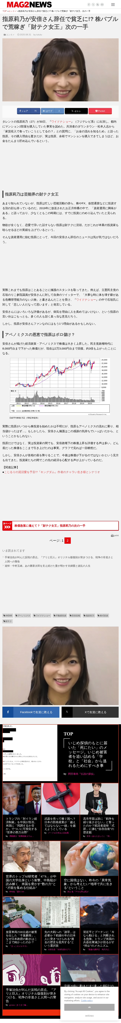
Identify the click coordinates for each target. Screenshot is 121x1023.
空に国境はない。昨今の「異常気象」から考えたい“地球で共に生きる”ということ (88, 883)
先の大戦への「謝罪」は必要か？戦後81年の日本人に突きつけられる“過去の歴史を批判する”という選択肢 (60, 938)
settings (89, 1015)
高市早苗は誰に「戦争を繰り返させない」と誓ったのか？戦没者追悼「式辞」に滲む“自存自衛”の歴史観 (98, 825)
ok (89, 1007)
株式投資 (104, 615)
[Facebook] (89, 4)
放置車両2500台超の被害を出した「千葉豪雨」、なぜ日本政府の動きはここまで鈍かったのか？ (21, 937)
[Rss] (98, 4)
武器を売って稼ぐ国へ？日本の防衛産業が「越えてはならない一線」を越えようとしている (60, 823)
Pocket (101, 111)
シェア (24, 111)
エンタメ (10, 34)
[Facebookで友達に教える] (30, 707)
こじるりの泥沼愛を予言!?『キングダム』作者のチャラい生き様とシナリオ (52, 472)
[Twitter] (93, 4)
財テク (9, 621)
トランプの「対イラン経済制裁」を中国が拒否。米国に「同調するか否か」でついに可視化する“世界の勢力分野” (21, 825)
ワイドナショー (61, 121)
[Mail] (102, 4)
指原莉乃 (90, 615)
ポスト (77, 111)
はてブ (48, 111)
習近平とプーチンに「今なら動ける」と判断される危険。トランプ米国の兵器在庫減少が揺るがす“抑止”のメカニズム (98, 938)
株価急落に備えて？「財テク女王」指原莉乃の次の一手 (49, 525)
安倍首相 (76, 615)
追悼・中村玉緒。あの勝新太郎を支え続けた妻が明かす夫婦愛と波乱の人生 (47, 565)
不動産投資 (61, 615)
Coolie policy (87, 1000)
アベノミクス (24, 615)
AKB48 (9, 615)
